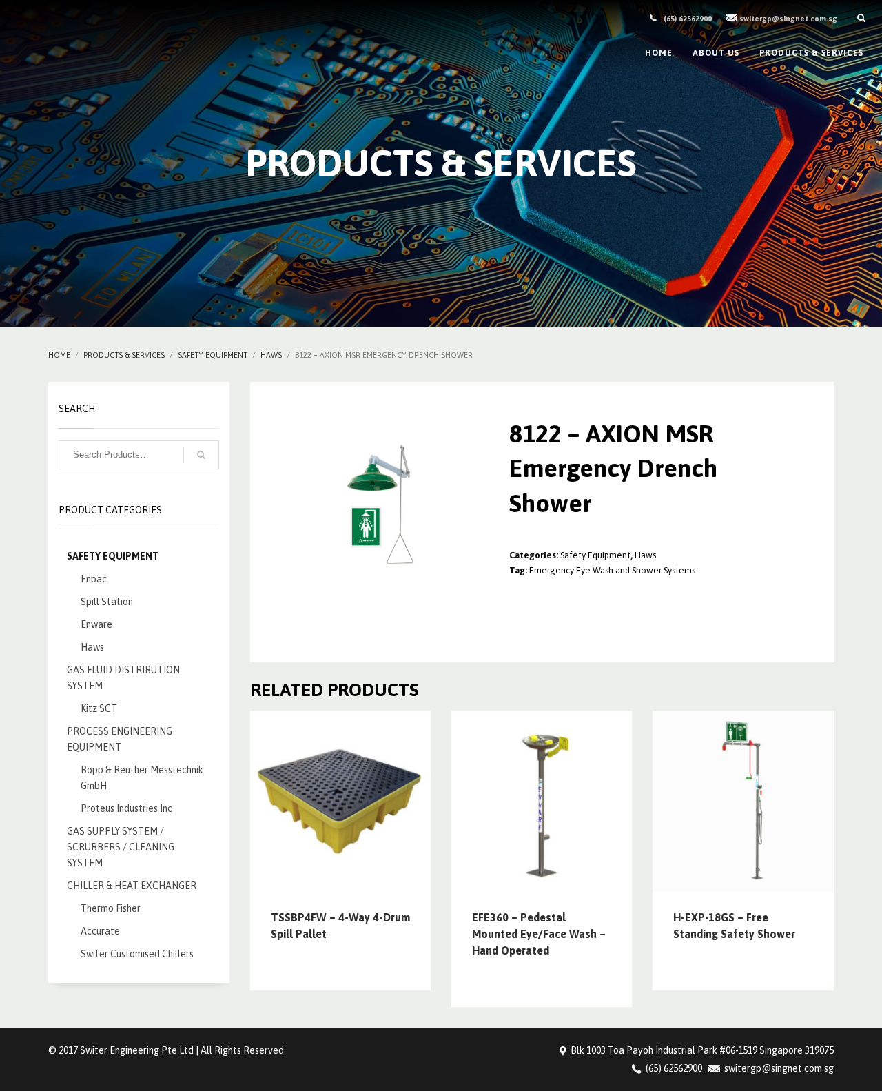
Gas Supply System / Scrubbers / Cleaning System (120, 847)
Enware (96, 624)
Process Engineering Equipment (119, 739)
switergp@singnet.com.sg (788, 18)
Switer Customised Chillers (137, 953)
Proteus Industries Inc (126, 808)
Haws (271, 355)
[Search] (201, 454)
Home (59, 355)
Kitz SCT (99, 708)
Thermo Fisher (111, 908)
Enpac (94, 578)
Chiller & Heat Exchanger (131, 885)
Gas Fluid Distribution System (123, 677)
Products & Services (124, 355)
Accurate (100, 931)
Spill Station (107, 601)
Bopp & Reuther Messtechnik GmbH (142, 777)
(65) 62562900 (688, 18)
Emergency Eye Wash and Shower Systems (612, 570)
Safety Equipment (212, 355)
